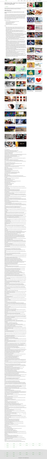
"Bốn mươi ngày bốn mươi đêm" (8, 427)
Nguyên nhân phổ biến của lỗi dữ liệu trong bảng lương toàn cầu (12, 156)
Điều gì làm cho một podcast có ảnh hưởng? (10, 179)
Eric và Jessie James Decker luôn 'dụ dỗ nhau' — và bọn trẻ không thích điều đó (14, 320)
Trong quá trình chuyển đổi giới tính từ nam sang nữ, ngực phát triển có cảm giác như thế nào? (15, 349)
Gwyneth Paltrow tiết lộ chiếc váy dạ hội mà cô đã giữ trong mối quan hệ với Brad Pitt (14, 312)
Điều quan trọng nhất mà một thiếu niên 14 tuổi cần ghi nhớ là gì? (12, 358)
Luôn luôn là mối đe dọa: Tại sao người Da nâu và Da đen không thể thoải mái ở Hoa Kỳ (15, 165)
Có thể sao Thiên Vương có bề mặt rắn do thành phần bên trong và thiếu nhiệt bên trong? (15, 441)
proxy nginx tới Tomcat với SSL (8, 411)
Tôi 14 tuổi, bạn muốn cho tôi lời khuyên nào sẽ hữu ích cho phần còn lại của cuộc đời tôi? (15, 364)
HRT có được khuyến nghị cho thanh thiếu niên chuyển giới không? (12, 381)
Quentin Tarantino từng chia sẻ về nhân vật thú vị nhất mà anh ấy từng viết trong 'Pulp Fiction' (15, 231)
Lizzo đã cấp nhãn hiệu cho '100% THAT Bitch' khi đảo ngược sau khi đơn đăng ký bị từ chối (15, 303)
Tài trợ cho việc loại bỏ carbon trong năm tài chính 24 (11, 151)
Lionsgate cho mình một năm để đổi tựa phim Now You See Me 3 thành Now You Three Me (15, 280)
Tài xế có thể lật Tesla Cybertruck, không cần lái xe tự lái (11, 257)
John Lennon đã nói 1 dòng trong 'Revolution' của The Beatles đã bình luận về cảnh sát (15, 232)
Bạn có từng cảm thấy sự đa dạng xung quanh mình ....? (11, 173)
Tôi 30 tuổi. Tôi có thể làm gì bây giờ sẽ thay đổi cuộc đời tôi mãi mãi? (13, 390)
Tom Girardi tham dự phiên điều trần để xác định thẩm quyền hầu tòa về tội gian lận (14, 302)
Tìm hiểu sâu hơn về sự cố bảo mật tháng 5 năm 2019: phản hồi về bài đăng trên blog (14, 437)
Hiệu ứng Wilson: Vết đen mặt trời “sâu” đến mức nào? (11, 432)
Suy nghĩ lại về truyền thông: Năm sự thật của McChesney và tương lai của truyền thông (15, 186)
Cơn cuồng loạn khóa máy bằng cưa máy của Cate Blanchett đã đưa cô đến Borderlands (15, 286)
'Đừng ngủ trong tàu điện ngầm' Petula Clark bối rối (10, 237)
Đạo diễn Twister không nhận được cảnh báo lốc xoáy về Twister (12, 281)
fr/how (27, 443)
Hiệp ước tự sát (6, 167)
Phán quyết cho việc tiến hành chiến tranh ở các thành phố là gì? (12, 420)
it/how (20, 445)
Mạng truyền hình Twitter (7, 182)
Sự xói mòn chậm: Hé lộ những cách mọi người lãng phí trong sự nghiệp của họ (14, 160)
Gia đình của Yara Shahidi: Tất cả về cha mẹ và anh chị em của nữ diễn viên (13, 326)
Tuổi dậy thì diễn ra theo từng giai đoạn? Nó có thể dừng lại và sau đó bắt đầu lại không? (15, 350)
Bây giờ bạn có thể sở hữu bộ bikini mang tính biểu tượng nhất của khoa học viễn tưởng (15, 268)
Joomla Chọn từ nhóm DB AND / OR (9, 422)
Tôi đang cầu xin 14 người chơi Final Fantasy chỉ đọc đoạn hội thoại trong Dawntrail (14, 284)
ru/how (7, 445)
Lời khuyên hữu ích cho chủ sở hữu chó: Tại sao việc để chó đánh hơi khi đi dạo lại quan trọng (15, 154)
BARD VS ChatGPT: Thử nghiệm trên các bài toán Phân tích (11, 159)
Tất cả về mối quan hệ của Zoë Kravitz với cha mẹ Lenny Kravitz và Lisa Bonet (14, 324)
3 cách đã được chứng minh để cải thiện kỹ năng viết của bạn (12, 166)
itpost (20, 454)
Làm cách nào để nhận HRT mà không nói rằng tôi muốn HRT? (12, 356)
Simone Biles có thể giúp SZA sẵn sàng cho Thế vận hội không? (12, 273)
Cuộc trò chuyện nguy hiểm (8, 178)
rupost (7, 454)
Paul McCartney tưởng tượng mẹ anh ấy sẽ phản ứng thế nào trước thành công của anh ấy (15, 214)
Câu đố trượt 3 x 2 (7, 425)
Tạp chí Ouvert (6, 185)
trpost (33, 454)
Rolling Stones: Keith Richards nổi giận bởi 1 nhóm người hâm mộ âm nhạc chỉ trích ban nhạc (15, 216)
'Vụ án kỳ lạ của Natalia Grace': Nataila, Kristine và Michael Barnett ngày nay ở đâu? (14, 225)
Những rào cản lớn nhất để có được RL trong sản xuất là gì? (11, 424)
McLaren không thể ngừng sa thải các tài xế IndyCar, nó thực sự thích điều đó (13, 275)
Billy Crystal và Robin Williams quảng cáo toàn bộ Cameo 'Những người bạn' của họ (14, 235)
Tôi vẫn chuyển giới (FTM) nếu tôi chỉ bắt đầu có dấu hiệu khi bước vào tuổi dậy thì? (14, 351)
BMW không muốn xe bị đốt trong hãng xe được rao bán (11, 263)
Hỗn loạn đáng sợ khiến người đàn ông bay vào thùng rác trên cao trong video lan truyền (15, 244)
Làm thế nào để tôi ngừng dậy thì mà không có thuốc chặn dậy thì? (12, 377)
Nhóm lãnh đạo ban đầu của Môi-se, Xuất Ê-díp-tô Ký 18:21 (11, 435)
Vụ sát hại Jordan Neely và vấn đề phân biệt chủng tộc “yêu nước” (12, 172)
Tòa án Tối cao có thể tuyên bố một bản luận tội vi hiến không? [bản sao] (13, 440)
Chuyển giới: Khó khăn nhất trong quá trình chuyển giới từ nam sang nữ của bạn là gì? (14, 371)
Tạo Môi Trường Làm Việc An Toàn (9, 180)
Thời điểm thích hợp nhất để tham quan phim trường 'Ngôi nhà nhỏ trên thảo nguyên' (14, 212)
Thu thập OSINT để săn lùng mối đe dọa (9, 183)
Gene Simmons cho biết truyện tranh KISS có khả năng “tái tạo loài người (13, 203)
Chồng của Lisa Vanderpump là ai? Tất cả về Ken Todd (11, 319)
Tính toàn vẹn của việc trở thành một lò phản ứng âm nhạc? (11, 170)
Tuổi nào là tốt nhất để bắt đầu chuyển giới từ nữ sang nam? (12, 378)
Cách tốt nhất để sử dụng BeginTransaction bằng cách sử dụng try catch (13, 415)
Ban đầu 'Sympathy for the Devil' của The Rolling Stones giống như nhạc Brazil (14, 215)
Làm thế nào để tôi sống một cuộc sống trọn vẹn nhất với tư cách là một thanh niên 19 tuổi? (15, 359)
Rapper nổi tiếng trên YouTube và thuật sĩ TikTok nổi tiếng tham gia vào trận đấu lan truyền (15, 240)
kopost (27, 454)
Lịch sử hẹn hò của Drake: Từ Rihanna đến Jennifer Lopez (11, 290)
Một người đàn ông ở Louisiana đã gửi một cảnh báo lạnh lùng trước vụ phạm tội (14, 283)
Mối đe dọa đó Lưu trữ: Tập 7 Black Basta (9, 164)
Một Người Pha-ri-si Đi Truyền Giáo (9, 153)
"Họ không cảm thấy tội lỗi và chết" (9, 438)
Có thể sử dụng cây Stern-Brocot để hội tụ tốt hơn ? (11, 401)
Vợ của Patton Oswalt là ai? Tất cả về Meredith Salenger (11, 323)
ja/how (7, 443)
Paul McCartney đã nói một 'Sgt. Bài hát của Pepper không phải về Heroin (13, 206)
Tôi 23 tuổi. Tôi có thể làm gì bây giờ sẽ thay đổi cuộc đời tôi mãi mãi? (13, 375)
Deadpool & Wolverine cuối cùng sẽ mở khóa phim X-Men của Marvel (12, 258)
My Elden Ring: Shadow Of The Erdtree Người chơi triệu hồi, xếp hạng (12, 248)
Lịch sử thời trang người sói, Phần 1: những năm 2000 (11, 430)
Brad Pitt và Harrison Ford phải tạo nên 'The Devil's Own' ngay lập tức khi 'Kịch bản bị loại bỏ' (15, 198)
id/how (39, 445)
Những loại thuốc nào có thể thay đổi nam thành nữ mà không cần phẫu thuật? (14, 368)
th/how (33, 443)
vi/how (14, 445)
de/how (20, 443)
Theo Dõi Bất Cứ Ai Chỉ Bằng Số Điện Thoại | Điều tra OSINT (11, 150)
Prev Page (7, 57)
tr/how (33, 445)
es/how (14, 443)
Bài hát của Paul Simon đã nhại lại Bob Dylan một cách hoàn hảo (12, 189)
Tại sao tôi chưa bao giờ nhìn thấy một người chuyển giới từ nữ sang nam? (13, 355)
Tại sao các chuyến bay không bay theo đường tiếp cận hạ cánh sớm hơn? (13, 428)
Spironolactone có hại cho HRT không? (9, 353)
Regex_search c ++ (7, 434)
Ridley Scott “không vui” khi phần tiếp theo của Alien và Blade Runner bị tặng (13, 260)
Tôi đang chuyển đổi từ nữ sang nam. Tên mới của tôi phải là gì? (12, 369)
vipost (6, 0)
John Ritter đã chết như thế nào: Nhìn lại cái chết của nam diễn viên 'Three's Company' (14, 234)
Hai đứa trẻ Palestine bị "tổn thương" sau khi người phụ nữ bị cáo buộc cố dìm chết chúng (15, 274)
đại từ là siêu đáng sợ (7, 149)
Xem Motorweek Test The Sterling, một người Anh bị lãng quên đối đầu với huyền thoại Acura (15, 261)
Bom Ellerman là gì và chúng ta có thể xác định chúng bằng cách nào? (13, 404)
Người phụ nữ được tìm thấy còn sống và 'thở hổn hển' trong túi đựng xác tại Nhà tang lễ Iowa (15, 315)
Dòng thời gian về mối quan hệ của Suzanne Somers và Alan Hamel (12, 313)
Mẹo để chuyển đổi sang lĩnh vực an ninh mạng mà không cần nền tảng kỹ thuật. (14, 175)
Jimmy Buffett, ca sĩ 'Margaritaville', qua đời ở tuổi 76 (11, 322)
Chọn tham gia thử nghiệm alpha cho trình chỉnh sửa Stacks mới (12, 419)
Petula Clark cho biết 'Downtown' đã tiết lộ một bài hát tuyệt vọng (12, 190)
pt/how (39, 443)
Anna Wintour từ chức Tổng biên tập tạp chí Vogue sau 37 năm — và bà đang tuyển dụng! (15, 343)
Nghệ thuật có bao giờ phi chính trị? (9, 169)
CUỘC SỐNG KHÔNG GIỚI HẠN (8, 157)
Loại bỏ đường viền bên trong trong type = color (10, 399)
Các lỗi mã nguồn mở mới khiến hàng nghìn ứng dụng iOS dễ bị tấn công (13, 271)
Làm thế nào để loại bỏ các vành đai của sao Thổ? (10, 402)
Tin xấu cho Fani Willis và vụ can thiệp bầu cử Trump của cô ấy (12, 270)
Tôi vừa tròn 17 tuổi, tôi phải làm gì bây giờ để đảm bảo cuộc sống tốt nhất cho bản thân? (15, 382)
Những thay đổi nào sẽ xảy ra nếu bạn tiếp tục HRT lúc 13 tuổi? (12, 387)
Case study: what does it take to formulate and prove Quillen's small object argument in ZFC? (15, 431)
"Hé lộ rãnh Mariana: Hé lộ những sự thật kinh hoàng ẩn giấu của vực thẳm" (13, 163)
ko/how (27, 445)
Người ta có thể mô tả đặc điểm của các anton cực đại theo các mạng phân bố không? (15, 410)
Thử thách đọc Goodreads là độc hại (9, 152)
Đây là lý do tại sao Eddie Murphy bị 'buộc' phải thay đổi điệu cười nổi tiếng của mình (14, 262)
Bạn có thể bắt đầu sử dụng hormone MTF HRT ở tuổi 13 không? (12, 352)
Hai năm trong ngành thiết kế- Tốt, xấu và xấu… (10, 162)
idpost (40, 454)
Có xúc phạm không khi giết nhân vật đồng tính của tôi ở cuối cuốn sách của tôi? (14, 421)
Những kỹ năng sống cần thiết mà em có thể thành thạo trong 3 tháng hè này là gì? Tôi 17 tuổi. (15, 374)
